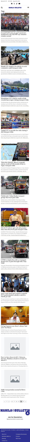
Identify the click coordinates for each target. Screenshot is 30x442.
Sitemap (4, 438)
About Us (4, 434)
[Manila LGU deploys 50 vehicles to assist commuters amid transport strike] (15, 55)
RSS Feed (18, 438)
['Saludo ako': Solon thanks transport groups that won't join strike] (15, 185)
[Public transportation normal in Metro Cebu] (15, 379)
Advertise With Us (6, 436)
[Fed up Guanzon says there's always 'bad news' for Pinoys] (15, 315)
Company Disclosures (21, 434)
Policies (18, 436)
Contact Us (4, 440)
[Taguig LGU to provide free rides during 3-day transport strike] (15, 119)
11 (23, 401)
